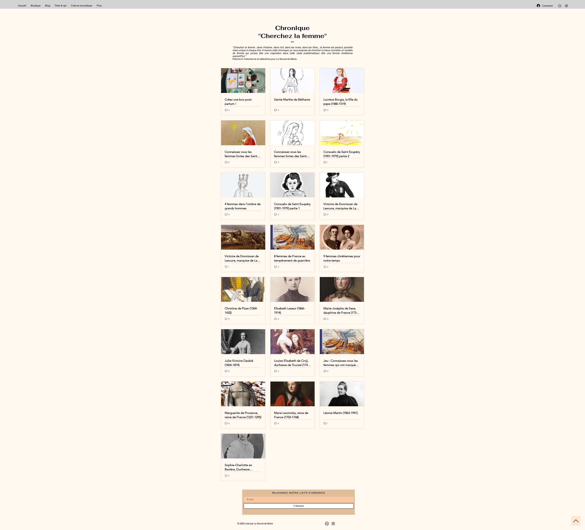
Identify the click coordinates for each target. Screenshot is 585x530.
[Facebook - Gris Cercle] (559, 5)
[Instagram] (566, 5)
